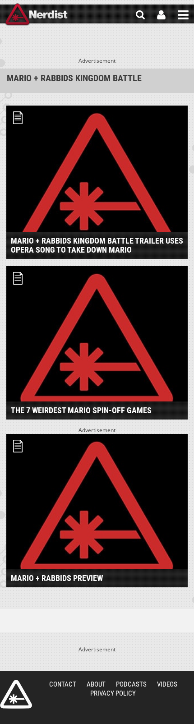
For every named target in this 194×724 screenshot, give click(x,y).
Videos (167, 684)
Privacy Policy (113, 693)
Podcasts (131, 684)
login (161, 14)
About (96, 684)
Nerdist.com (16, 694)
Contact (62, 684)
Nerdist (36, 15)
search (140, 14)
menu (183, 14)
